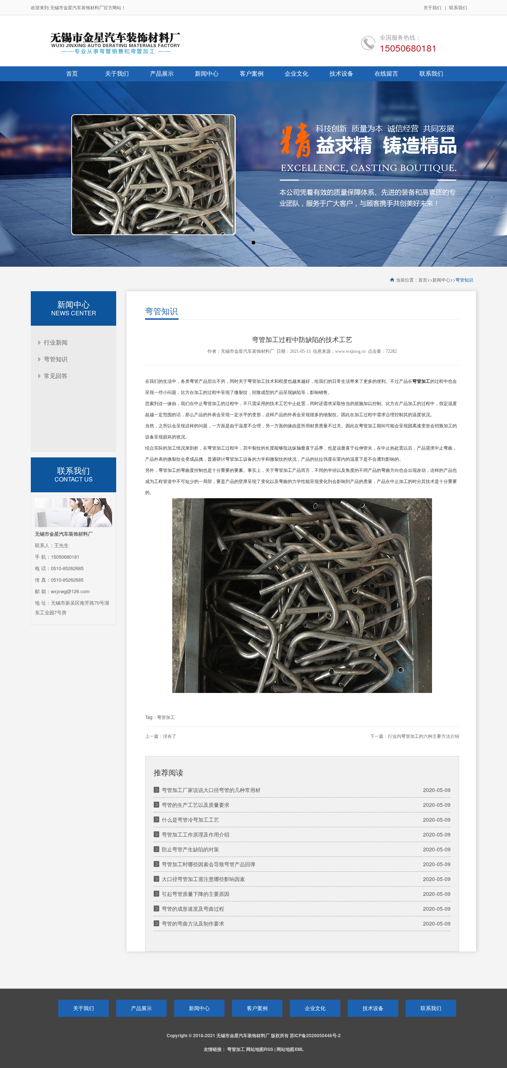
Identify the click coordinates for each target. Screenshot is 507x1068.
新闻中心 (441, 280)
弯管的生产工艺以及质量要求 (195, 804)
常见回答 (56, 375)
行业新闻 (56, 342)
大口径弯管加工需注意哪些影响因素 (203, 879)
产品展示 (141, 1008)
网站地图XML (290, 1049)
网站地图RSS (259, 1049)
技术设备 (373, 1008)
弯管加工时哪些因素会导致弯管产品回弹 (208, 864)
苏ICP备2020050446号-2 (315, 1035)
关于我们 (432, 7)
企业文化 (315, 1008)
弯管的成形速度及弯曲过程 (193, 908)
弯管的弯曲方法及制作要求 (193, 923)
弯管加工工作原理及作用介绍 (195, 834)
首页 (422, 280)
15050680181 (408, 47)
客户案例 (257, 1008)
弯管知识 (464, 280)
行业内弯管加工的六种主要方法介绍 (423, 736)
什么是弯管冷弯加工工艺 (190, 819)
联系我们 (458, 7)
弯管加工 (166, 717)
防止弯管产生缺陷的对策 (190, 849)
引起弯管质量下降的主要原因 (195, 893)
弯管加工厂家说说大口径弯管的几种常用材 (211, 789)
